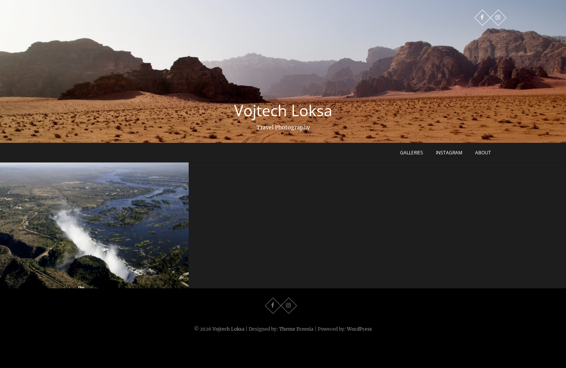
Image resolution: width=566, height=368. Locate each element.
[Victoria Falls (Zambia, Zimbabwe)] (94, 225)
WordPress (359, 329)
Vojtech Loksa (283, 110)
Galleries (411, 152)
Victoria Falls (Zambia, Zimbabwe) (94, 284)
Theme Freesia (296, 329)
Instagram (449, 152)
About (483, 152)
